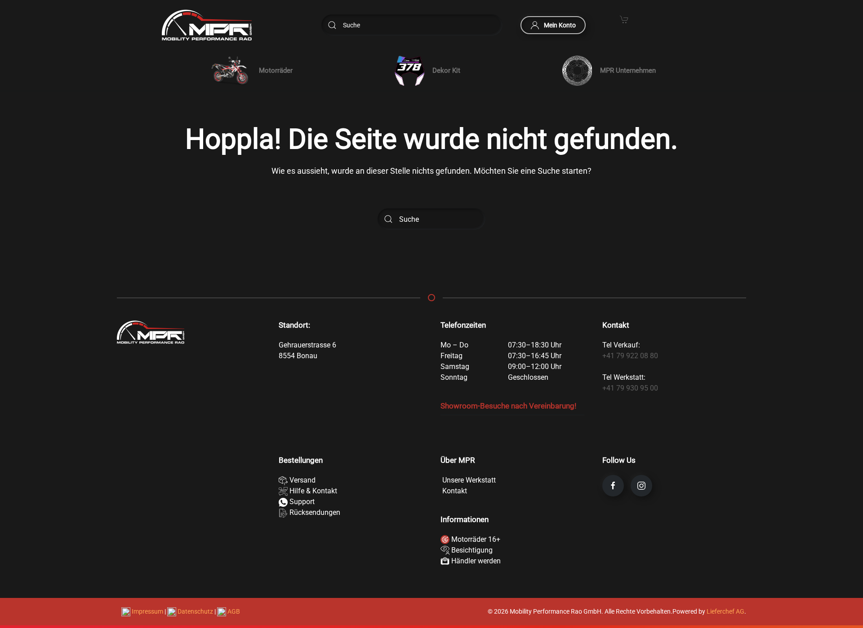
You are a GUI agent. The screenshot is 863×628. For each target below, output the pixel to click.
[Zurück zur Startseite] (207, 25)
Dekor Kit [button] (446, 70)
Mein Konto (560, 25)
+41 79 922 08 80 (630, 355)
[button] (250, 70)
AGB (233, 611)
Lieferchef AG (725, 611)
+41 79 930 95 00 (630, 388)
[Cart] (624, 18)
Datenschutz (195, 611)
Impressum (147, 611)
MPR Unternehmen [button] (628, 70)
